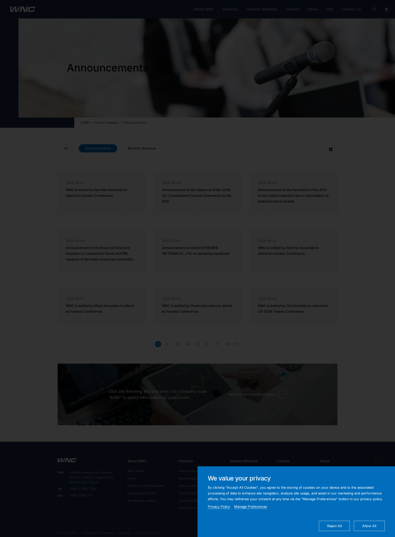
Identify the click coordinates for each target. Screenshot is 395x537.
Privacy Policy (219, 506)
